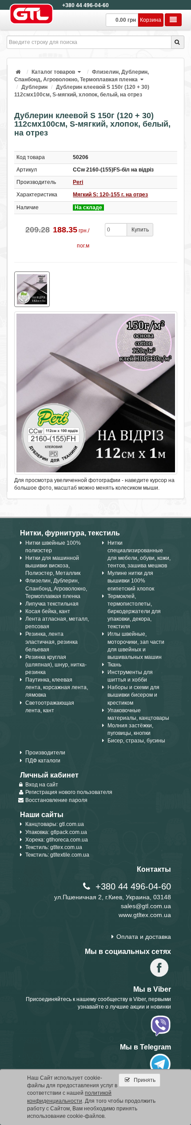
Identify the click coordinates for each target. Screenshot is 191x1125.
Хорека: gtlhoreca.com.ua (56, 840)
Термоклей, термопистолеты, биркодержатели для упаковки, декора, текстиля (134, 611)
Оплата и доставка (143, 936)
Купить (140, 230)
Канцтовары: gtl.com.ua (54, 824)
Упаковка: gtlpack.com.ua (56, 832)
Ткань (114, 665)
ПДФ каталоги (42, 761)
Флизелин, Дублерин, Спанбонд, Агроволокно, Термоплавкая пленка (56, 588)
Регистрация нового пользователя (68, 792)
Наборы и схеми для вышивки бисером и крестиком (133, 695)
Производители (45, 753)
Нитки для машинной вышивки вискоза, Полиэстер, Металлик (52, 565)
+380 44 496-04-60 (85, 5)
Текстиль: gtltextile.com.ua (57, 855)
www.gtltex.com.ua (145, 914)
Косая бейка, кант (47, 611)
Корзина (150, 20)
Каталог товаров (53, 72)
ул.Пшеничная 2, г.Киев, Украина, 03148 (112, 897)
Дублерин (34, 87)
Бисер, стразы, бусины (136, 741)
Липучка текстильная (52, 604)
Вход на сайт (41, 785)
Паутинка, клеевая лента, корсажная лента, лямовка (56, 687)
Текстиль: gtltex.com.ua (53, 847)
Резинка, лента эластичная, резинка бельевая (51, 641)
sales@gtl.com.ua (146, 906)
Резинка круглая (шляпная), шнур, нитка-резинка (56, 664)
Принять (143, 1080)
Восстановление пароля (56, 800)
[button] (80, 72)
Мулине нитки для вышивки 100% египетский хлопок (130, 580)
